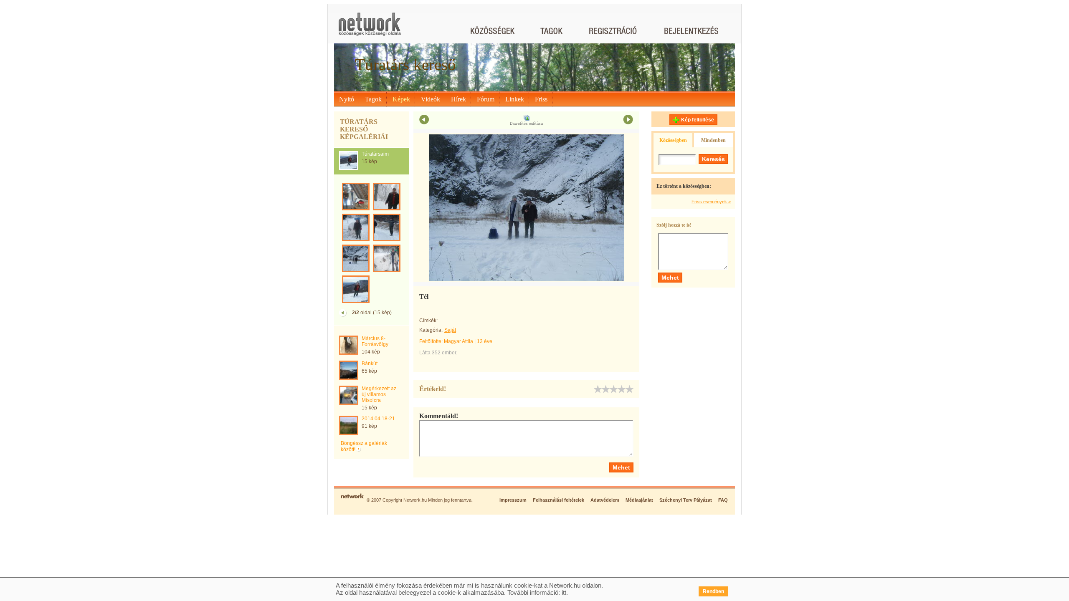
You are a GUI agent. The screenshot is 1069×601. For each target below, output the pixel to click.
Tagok (373, 99)
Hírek (458, 99)
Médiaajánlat (639, 500)
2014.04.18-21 (378, 419)
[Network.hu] (369, 28)
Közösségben (673, 140)
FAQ (723, 500)
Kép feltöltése (697, 120)
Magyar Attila (458, 341)
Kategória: (431, 330)
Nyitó (346, 99)
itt (564, 592)
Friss (541, 99)
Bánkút (369, 363)
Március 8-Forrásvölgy (375, 341)
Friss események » (711, 201)
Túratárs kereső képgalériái (364, 129)
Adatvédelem (604, 500)
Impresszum (513, 500)
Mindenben (713, 140)
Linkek (514, 99)
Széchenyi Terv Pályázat (685, 500)
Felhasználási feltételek (558, 500)
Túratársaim (375, 154)
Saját (450, 330)
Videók (430, 99)
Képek (401, 99)
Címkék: (428, 320)
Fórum (485, 99)
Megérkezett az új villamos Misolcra (379, 394)
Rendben (713, 591)
